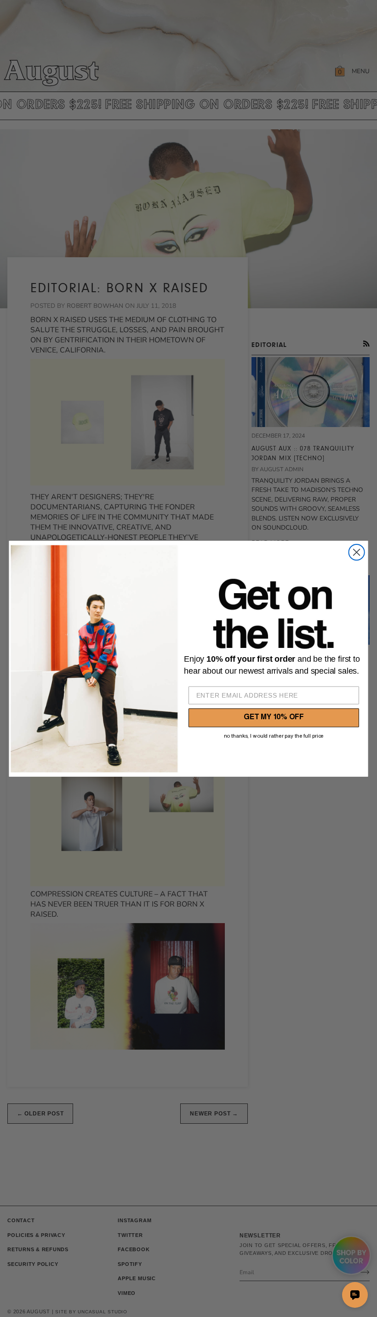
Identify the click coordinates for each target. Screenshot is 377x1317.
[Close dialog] (357, 552)
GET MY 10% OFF (274, 718)
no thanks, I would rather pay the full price (274, 736)
